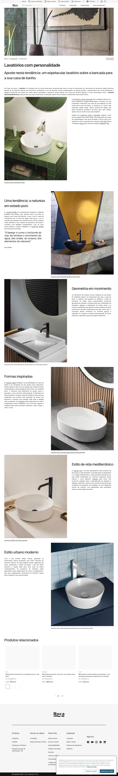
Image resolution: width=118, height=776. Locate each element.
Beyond (103, 123)
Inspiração (73, 5)
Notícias (51, 752)
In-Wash (14, 742)
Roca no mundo (53, 742)
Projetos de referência (74, 745)
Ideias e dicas (71, 742)
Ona (7, 672)
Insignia (44, 672)
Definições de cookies (91, 771)
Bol (108, 123)
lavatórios (21, 401)
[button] (23, 5)
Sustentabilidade (54, 745)
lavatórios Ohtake (38, 226)
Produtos (62, 5)
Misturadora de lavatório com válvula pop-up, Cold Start (22, 675)
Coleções (15, 738)
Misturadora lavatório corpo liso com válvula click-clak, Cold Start (58, 675)
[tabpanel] (22, 668)
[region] (86, 765)
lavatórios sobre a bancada (83, 99)
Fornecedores (53, 759)
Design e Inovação (54, 748)
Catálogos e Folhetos (19, 745)
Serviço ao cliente (37, 733)
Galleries (70, 748)
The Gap (103, 121)
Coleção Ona (97, 479)
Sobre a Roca (52, 738)
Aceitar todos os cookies (107, 771)
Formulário (33, 738)
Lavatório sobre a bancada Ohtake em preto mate (65, 276)
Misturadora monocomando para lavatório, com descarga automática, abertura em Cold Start (94, 675)
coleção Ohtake (11, 212)
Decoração (110, 58)
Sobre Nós (52, 733)
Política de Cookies (92, 766)
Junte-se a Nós (53, 755)
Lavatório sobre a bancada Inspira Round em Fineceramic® (68, 452)
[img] (8, 686)
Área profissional (99, 5)
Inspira (82, 123)
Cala (80, 672)
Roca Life (23, 59)
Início (6, 59)
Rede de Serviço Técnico (38, 742)
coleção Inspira (11, 383)
